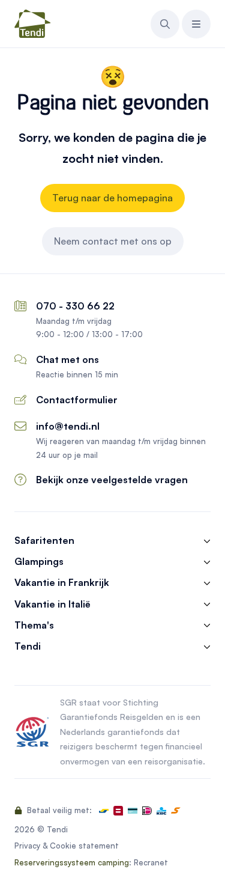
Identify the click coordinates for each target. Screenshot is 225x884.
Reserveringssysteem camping (71, 862)
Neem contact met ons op (113, 241)
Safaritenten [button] (44, 540)
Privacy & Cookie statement (66, 845)
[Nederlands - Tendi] (32, 24)
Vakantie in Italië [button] (52, 604)
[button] (165, 24)
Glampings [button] (39, 561)
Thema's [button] (34, 625)
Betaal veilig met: (58, 810)
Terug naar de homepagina (112, 198)
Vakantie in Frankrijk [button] (61, 582)
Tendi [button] (27, 646)
